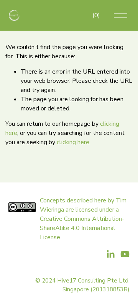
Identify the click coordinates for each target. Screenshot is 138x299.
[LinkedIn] (110, 254)
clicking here (73, 142)
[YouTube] (125, 254)
